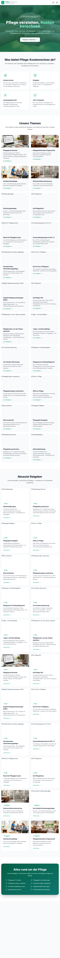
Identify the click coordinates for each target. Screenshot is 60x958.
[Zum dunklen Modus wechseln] (53, 2)
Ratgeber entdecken (29, 39)
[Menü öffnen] (57, 2)
